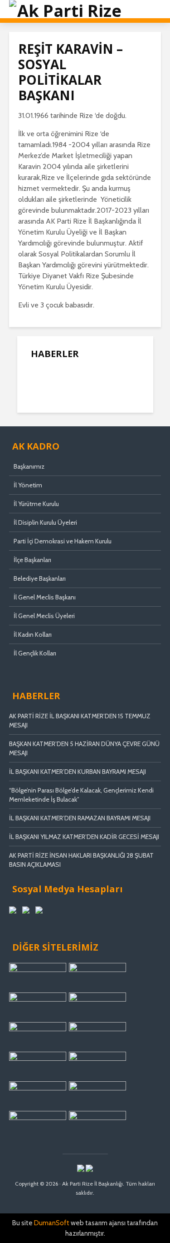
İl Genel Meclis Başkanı (45, 597)
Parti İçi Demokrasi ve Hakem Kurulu (63, 541)
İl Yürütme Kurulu (36, 504)
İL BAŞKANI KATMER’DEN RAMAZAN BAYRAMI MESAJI (80, 818)
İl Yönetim (28, 485)
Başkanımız (29, 466)
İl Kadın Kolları (33, 634)
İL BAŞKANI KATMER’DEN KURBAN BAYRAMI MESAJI (77, 771)
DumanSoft (51, 1223)
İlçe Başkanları (32, 560)
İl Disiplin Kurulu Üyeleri (45, 522)
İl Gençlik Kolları (35, 653)
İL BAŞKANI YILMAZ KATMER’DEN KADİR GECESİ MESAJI (84, 837)
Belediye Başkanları (40, 578)
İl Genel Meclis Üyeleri (44, 616)
